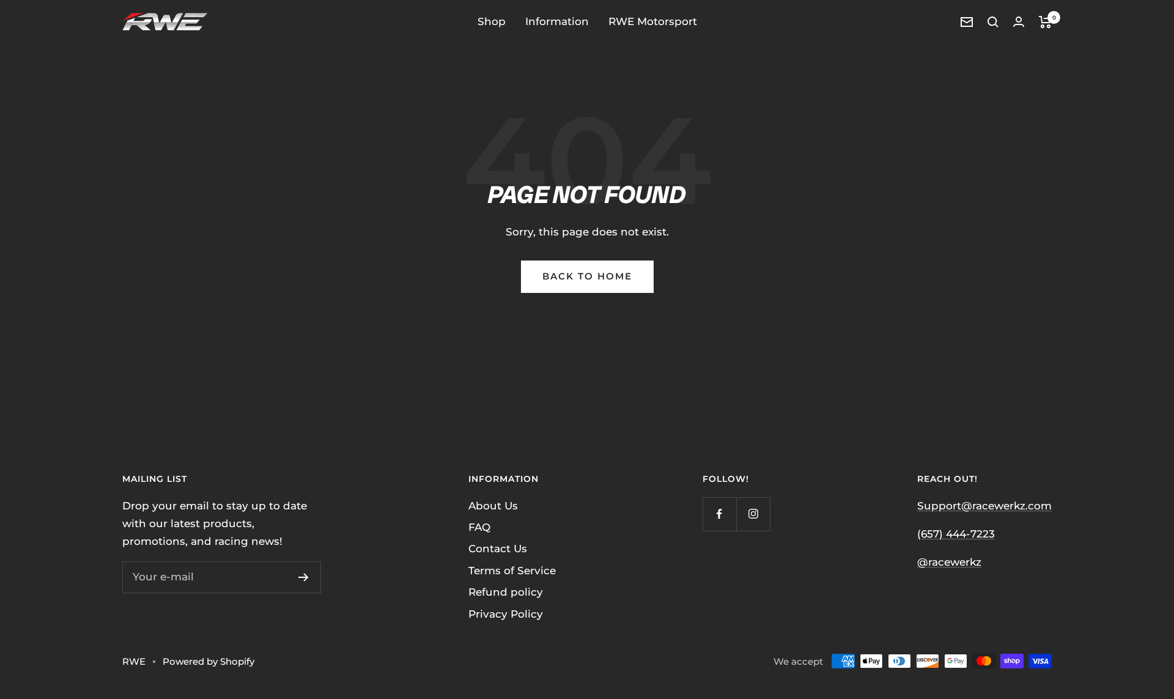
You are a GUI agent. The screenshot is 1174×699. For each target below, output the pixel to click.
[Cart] (1045, 22)
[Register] (303, 577)
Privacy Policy (505, 614)
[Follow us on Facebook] (719, 514)
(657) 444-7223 (956, 534)
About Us (493, 506)
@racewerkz (949, 562)
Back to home (587, 276)
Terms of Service (512, 570)
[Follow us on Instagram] (753, 514)
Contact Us (497, 548)
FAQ (479, 527)
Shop (492, 21)
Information (557, 21)
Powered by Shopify (208, 661)
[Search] (993, 22)
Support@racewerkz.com (984, 506)
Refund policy (505, 592)
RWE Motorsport (652, 21)
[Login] (1018, 22)
